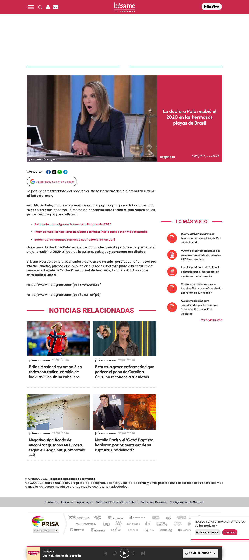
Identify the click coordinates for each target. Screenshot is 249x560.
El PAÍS (80, 518)
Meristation (185, 529)
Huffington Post (85, 523)
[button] (30, 7)
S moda (149, 529)
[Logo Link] (124, 7)
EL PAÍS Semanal (162, 523)
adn (179, 518)
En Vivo (213, 6)
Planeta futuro (176, 523)
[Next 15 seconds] (134, 553)
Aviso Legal (84, 502)
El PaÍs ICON (132, 529)
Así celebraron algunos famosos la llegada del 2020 (73, 224)
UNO (107, 523)
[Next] (143, 553)
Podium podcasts (116, 529)
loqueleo (166, 529)
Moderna (97, 529)
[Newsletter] (56, 7)
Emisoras (67, 502)
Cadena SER (154, 518)
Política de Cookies (153, 502)
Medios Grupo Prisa (45, 530)
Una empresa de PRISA (46, 521)
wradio (118, 523)
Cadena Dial (148, 523)
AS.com (166, 518)
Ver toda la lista (211, 320)
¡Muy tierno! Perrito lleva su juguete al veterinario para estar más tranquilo (91, 232)
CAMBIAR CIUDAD (199, 553)
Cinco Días (133, 523)
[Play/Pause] (124, 553)
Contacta (50, 502)
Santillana (117, 518)
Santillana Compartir (137, 518)
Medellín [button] (48, 551)
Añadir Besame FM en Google (55, 181)
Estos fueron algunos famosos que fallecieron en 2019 (75, 239)
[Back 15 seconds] (115, 553)
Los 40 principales (98, 518)
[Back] (105, 553)
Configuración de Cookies (186, 502)
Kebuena (190, 523)
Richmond (77, 529)
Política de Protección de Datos (116, 502)
